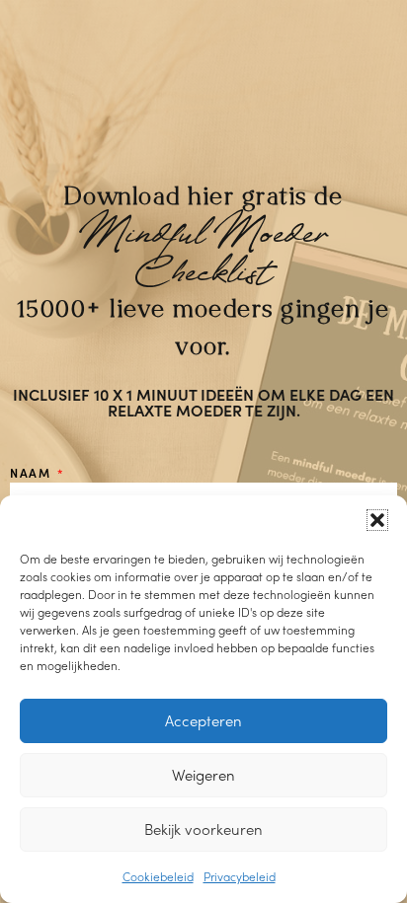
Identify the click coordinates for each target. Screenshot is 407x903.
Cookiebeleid (158, 876)
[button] (377, 520)
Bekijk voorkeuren (203, 829)
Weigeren (203, 775)
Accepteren (203, 720)
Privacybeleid (240, 876)
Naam (32, 473)
